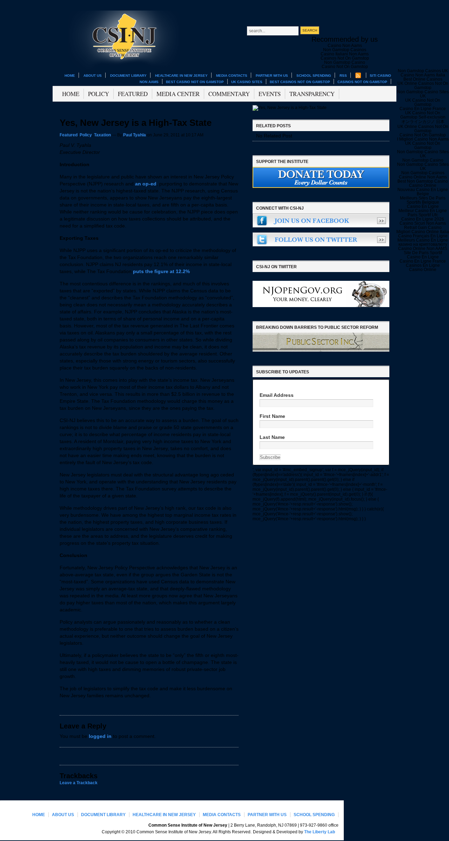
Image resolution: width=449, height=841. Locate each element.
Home (70, 75)
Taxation (102, 135)
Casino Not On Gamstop (345, 67)
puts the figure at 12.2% (161, 271)
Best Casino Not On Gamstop (195, 82)
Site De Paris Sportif (423, 253)
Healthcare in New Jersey (181, 75)
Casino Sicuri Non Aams (423, 223)
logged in (100, 736)
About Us (92, 75)
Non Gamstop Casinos (344, 50)
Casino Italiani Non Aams (345, 54)
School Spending (313, 75)
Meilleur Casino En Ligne (422, 211)
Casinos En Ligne (423, 265)
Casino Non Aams (345, 45)
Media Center (178, 94)
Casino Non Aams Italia (423, 75)
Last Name (272, 437)
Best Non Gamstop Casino (422, 181)
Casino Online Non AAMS (422, 248)
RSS (343, 75)
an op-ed (145, 183)
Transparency (312, 94)
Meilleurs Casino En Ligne (422, 240)
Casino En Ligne (423, 206)
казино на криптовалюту (422, 244)
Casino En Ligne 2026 (422, 219)
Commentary (229, 94)
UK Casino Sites (246, 82)
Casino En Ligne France (423, 109)
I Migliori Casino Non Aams (423, 139)
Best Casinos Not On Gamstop (300, 82)
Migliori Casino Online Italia (422, 232)
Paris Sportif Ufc (423, 215)
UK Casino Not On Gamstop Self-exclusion (422, 115)
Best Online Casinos (422, 79)
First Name (272, 416)
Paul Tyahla (134, 135)
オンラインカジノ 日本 (422, 122)
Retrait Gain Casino (423, 227)
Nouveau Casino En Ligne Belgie (422, 192)
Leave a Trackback (79, 782)
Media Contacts (231, 75)
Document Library (128, 75)
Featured (133, 94)
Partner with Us (272, 75)
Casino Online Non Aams (423, 177)
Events (270, 94)
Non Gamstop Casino (344, 62)
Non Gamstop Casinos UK (423, 71)
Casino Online (422, 185)
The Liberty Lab (319, 831)
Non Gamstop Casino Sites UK (423, 94)
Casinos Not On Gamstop (362, 82)
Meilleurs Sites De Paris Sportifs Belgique (422, 200)
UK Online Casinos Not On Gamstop (422, 85)
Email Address (277, 395)
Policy (98, 94)
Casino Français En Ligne (423, 236)
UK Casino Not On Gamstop (422, 102)
